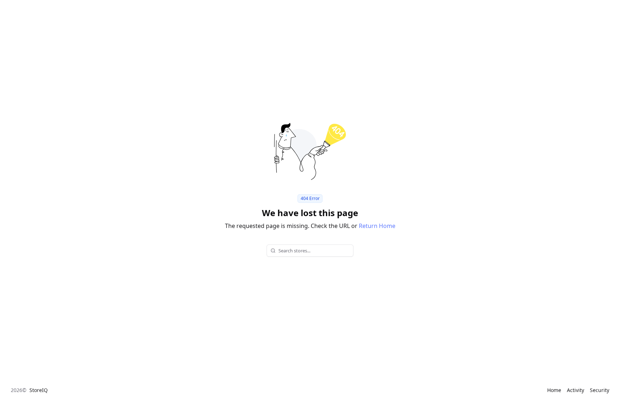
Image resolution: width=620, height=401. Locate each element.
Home (554, 390)
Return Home (377, 226)
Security (599, 390)
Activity (575, 390)
